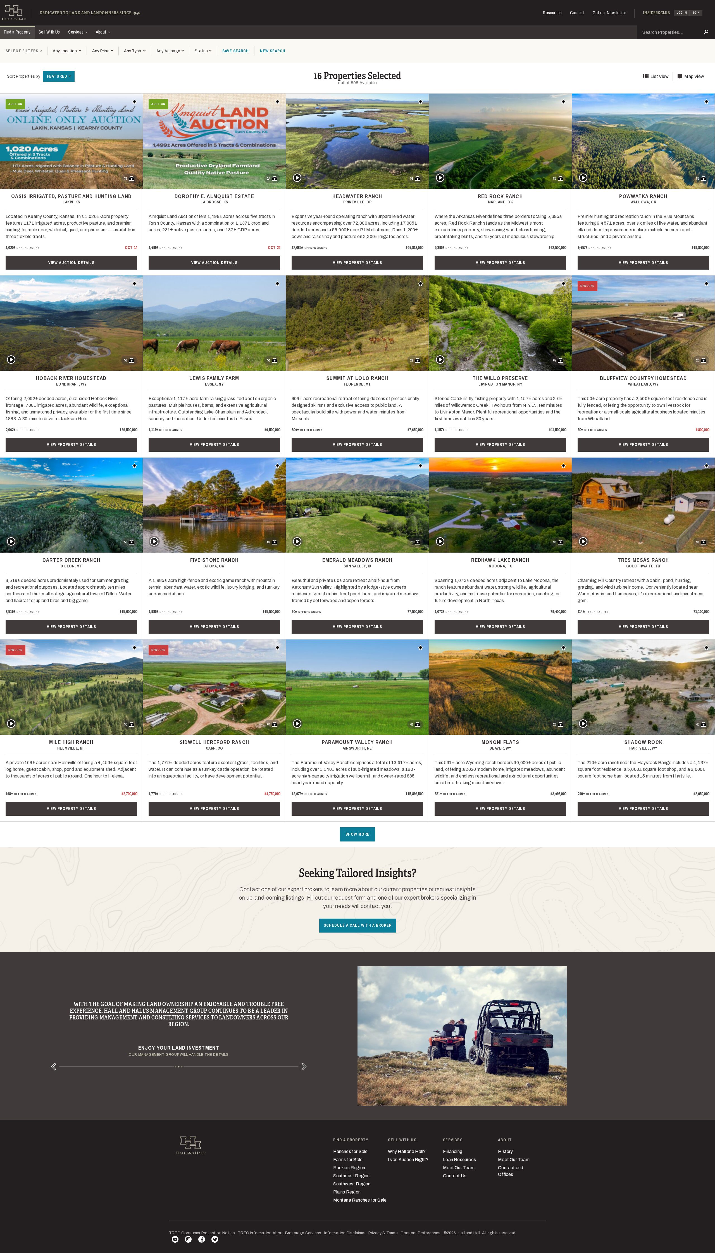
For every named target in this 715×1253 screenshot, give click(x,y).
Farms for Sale (348, 1159)
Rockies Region (349, 1167)
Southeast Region (351, 1175)
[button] (102, 51)
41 (411, 724)
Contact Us (454, 1175)
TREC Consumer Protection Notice (202, 1233)
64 (268, 724)
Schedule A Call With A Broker (358, 925)
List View (659, 76)
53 (125, 542)
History (505, 1151)
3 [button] (182, 1066)
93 (554, 542)
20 (554, 724)
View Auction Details (71, 262)
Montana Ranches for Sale (360, 1200)
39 (125, 178)
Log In (682, 13)
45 (697, 724)
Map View (694, 76)
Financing (453, 1151)
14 (268, 178)
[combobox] (67, 51)
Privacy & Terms (383, 1233)
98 (411, 178)
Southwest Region (352, 1183)
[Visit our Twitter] (214, 1240)
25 (697, 360)
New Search (272, 50)
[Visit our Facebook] (201, 1240)
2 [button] (179, 1066)
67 (554, 360)
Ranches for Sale (350, 1151)
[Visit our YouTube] (175, 1240)
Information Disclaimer (344, 1233)
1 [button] (176, 1066)
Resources (552, 12)
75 (411, 542)
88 (268, 542)
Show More (357, 834)
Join (696, 13)
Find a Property (17, 32)
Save (235, 50)
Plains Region (347, 1192)
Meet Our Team (459, 1167)
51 (268, 360)
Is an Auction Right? (408, 1159)
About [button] (101, 32)
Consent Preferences (421, 1233)
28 (411, 360)
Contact (577, 12)
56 (125, 360)
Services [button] (76, 32)
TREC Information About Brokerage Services (279, 1233)
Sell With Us (49, 32)
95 (125, 724)
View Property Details (357, 262)
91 (697, 542)
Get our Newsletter (609, 12)
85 (554, 178)
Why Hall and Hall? (407, 1151)
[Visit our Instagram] (188, 1240)
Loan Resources (459, 1159)
